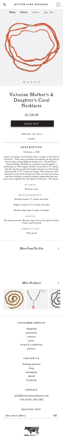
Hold (39, 134)
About (23, 12)
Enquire (26, 134)
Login (35, 12)
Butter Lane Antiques (31, 5)
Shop (12, 12)
